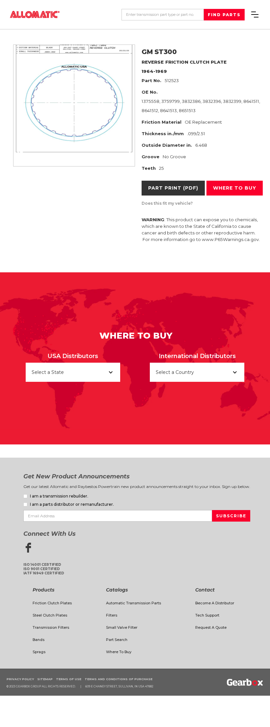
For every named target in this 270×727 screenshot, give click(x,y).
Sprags (39, 652)
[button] (255, 14)
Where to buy (234, 188)
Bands (38, 639)
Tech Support (207, 615)
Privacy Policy (20, 679)
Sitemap (45, 679)
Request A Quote (211, 627)
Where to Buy (118, 652)
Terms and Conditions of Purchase (118, 679)
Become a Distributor (214, 603)
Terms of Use (68, 679)
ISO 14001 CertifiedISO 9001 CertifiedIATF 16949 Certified (43, 568)
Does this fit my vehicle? (167, 203)
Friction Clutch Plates (52, 603)
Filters (111, 615)
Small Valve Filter (121, 627)
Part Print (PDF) (173, 188)
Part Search (116, 639)
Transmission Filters (51, 627)
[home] (35, 14)
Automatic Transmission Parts (133, 603)
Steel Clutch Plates (50, 615)
